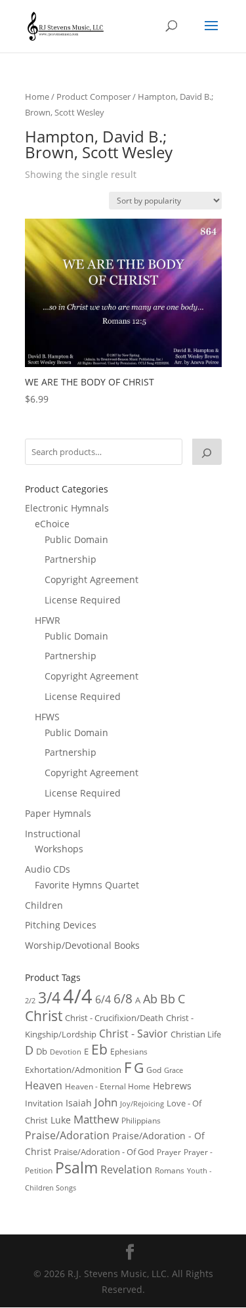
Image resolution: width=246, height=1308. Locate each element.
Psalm (76, 1167)
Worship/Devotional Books (82, 945)
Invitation (44, 1103)
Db (41, 1051)
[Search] (206, 452)
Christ (43, 1016)
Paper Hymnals (58, 813)
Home (37, 96)
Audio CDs (47, 869)
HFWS (47, 716)
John (105, 1102)
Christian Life (196, 1034)
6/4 (103, 999)
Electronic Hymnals (67, 508)
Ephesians (129, 1051)
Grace (173, 1070)
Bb (167, 999)
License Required (83, 600)
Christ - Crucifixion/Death (114, 1018)
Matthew (96, 1119)
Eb (99, 1049)
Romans (169, 1170)
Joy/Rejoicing (142, 1103)
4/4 (77, 996)
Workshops (59, 848)
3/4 (49, 998)
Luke (61, 1120)
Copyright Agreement (91, 579)
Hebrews (172, 1085)
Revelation (126, 1169)
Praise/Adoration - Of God (104, 1152)
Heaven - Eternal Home (107, 1086)
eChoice (52, 523)
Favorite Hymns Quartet (87, 885)
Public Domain (76, 539)
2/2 (30, 1000)
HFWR (47, 620)
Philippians (141, 1120)
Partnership (70, 559)
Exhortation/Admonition (73, 1070)
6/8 (123, 998)
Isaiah (79, 1103)
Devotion (65, 1052)
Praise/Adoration (67, 1135)
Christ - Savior (133, 1033)
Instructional (53, 833)
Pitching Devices (60, 925)
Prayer (169, 1152)
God (153, 1070)
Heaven (43, 1085)
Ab (150, 999)
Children (44, 905)
